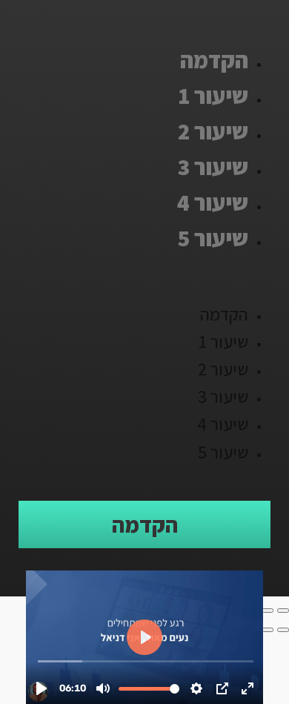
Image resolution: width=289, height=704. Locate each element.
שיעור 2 (213, 131)
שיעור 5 (213, 238)
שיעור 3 (212, 166)
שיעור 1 (213, 95)
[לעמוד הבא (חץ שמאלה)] (267, 630)
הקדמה (214, 60)
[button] (144, 278)
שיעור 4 (212, 202)
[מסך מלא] (267, 610)
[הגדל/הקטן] (283, 610)
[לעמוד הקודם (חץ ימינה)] (283, 630)
